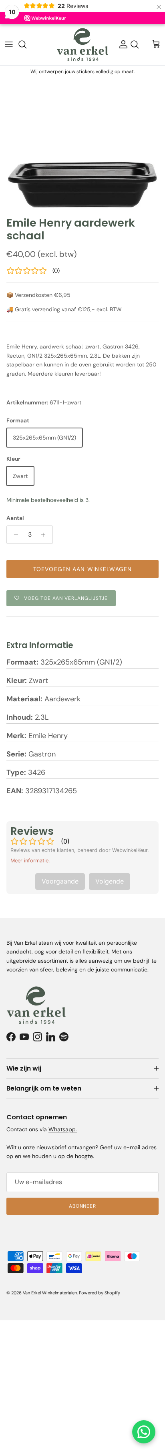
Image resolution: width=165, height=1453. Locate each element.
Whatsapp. (62, 1129)
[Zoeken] (26, 44)
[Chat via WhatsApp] (143, 1431)
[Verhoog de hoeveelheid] (45, 534)
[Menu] (9, 44)
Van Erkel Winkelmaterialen (50, 1293)
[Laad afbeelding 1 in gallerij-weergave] (82, 145)
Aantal (15, 517)
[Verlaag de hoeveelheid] (14, 534)
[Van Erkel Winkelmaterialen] (82, 44)
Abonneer (83, 1206)
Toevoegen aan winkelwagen (82, 569)
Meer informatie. (30, 861)
